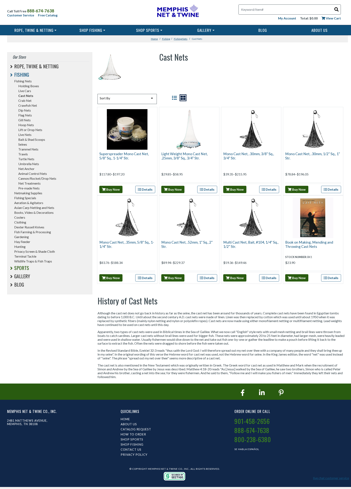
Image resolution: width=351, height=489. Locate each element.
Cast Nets (25, 96)
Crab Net (24, 100)
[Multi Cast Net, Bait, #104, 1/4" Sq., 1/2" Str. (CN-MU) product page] (251, 217)
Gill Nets (24, 120)
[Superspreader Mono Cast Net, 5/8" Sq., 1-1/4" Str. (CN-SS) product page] (127, 129)
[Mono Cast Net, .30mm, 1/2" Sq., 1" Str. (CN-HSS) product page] (313, 129)
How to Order (133, 434)
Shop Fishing (90, 30)
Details (147, 189)
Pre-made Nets (29, 188)
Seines (22, 144)
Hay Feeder (22, 242)
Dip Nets (24, 110)
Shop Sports (147, 30)
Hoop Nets (26, 125)
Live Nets (24, 134)
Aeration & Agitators (28, 203)
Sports (21, 267)
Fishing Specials (25, 198)
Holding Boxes (28, 86)
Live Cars (24, 91)
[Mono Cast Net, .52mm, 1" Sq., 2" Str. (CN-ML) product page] (189, 217)
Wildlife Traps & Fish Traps (33, 261)
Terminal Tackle (25, 256)
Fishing (166, 38)
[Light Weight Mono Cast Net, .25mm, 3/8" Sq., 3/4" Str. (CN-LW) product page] (189, 129)
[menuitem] (35, 30)
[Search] (336, 9)
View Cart (333, 18)
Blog (262, 30)
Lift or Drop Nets (30, 130)
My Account (287, 18)
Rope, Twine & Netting (33, 30)
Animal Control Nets (32, 173)
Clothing (20, 222)
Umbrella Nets (28, 164)
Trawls (23, 154)
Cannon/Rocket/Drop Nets (37, 178)
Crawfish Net (27, 105)
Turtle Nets (26, 159)
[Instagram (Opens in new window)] (261, 393)
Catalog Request (136, 429)
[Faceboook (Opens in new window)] (242, 393)
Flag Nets (25, 115)
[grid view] (183, 98)
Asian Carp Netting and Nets (34, 208)
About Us (319, 30)
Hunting (20, 246)
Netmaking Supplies (28, 193)
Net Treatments (29, 183)
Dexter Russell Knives (29, 227)
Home (154, 38)
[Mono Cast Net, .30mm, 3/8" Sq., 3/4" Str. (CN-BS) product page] (251, 129)
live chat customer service (331, 478)
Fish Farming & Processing (32, 232)
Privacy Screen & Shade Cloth (34, 251)
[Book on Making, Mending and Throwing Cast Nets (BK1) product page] (313, 217)
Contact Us (131, 449)
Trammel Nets (28, 149)
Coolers (19, 217)
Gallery (204, 30)
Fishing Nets (180, 38)
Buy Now (113, 189)
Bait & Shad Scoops (31, 139)
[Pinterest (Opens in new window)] (281, 393)
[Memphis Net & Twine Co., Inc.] (177, 12)
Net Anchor (26, 169)
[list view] (174, 98)
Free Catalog (47, 15)
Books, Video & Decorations (34, 212)
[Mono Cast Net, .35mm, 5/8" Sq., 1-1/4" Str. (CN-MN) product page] (127, 217)
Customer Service (20, 15)
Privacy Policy (134, 454)
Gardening (21, 237)
